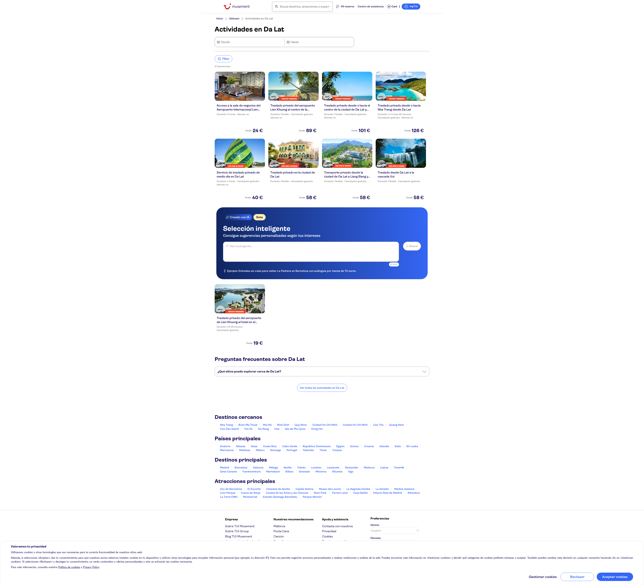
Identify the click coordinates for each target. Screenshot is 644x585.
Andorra (225, 446)
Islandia (384, 446)
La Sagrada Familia (358, 489)
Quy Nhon (301, 424)
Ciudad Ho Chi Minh (324, 424)
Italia (398, 446)
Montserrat (250, 496)
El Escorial (254, 489)
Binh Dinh (283, 424)
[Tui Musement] (239, 6)
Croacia (369, 446)
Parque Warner (312, 496)
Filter (225, 58)
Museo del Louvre (330, 489)
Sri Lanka (412, 446)
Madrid (224, 467)
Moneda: (375, 538)
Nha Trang (226, 424)
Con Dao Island (229, 428)
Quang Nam (396, 424)
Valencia (258, 467)
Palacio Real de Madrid (387, 492)
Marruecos (227, 450)
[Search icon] (276, 6)
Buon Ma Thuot (247, 424)
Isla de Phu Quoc (295, 428)
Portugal (291, 450)
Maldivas (244, 450)
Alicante (337, 471)
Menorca (321, 471)
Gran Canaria (228, 471)
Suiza (254, 446)
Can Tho (378, 424)
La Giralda (382, 489)
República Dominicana (317, 446)
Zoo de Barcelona (231, 489)
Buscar (413, 246)
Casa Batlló (360, 492)
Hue (276, 428)
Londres (316, 467)
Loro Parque (227, 492)
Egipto (340, 446)
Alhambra (414, 492)
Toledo (301, 467)
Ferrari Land (340, 492)
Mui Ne (267, 424)
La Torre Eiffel (228, 496)
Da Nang (263, 428)
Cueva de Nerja (250, 492)
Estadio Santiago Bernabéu (280, 496)
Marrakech (273, 471)
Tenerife (399, 467)
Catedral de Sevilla (278, 489)
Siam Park (320, 492)
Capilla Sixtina (304, 489)
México (260, 450)
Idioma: (375, 525)
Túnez (323, 450)
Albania (240, 446)
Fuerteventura (252, 471)
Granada (304, 471)
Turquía (337, 450)
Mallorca (369, 467)
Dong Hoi (317, 428)
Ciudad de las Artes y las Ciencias (287, 492)
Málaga (273, 467)
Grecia (354, 446)
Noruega (275, 450)
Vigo (350, 471)
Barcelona (241, 467)
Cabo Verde (289, 446)
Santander (351, 467)
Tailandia (308, 450)
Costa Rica (270, 446)
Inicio (219, 18)
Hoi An (248, 428)
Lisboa (384, 467)
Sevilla (288, 467)
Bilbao (289, 471)
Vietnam (234, 18)
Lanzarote (333, 467)
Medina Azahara (404, 489)
